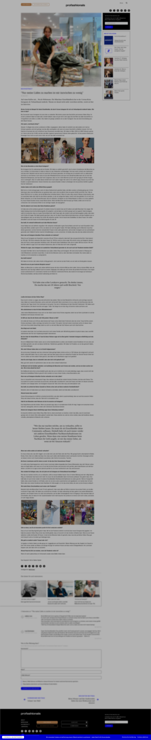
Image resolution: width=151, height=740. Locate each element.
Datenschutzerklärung (129, 737)
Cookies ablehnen (142, 737)
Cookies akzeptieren (13, 737)
